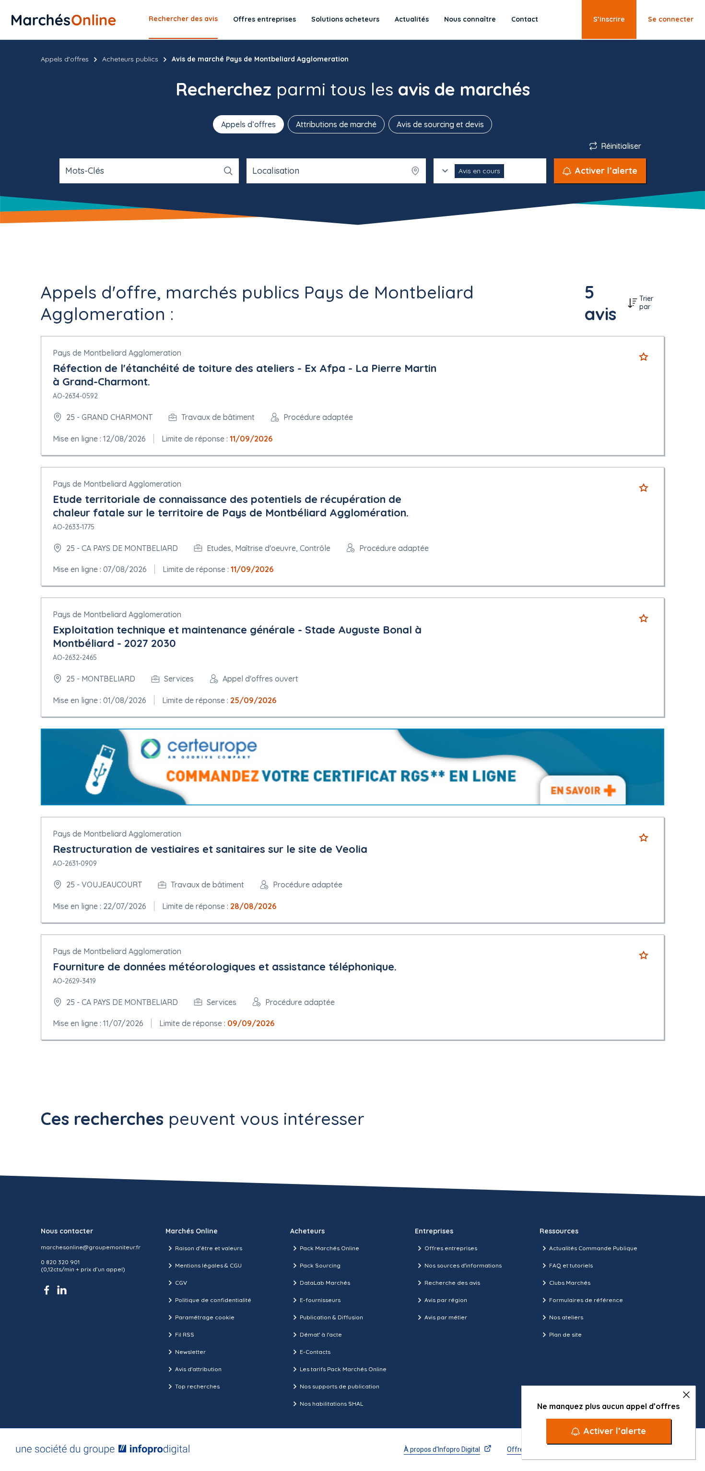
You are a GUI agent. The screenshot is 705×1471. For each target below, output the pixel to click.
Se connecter (670, 19)
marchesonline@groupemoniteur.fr (91, 1247)
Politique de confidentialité (213, 1300)
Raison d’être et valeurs (208, 1248)
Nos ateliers (566, 1317)
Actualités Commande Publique (593, 1248)
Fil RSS (184, 1334)
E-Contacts (315, 1351)
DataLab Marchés (325, 1282)
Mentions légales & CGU (208, 1265)
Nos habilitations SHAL (331, 1403)
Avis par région (445, 1300)
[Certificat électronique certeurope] (352, 767)
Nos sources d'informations (463, 1265)
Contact (524, 19)
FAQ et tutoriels (571, 1265)
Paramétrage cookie (205, 1317)
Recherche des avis (452, 1282)
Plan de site (565, 1334)
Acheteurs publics (130, 59)
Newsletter (190, 1351)
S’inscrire (609, 19)
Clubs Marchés (569, 1282)
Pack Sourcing (320, 1265)
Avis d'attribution (198, 1369)
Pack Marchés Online (329, 1248)
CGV (181, 1282)
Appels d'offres (65, 59)
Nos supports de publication (339, 1386)
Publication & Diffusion (331, 1317)
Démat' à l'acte (321, 1334)
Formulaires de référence (586, 1300)
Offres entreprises (264, 19)
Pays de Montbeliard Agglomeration (117, 353)
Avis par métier (445, 1317)
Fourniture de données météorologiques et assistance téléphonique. (225, 966)
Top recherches (197, 1386)
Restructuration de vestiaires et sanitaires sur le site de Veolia (210, 849)
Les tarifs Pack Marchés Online (343, 1369)
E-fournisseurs (320, 1300)
